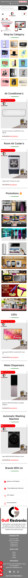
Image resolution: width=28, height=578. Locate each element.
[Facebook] (10, 4)
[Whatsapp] (15, 4)
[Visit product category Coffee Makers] (23, 73)
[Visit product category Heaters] (5, 63)
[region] (14, 25)
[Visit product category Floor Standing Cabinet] (14, 73)
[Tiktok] (18, 4)
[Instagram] (13, 4)
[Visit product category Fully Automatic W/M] (23, 63)
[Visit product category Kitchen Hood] (14, 53)
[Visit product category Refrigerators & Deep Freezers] (14, 44)
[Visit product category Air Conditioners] (23, 82)
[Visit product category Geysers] (14, 63)
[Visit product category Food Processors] (5, 73)
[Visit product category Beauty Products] (5, 82)
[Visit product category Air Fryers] (14, 82)
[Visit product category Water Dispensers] (5, 44)
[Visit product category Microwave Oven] (23, 44)
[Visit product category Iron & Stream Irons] (23, 53)
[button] (2, 14)
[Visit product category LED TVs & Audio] (5, 53)
